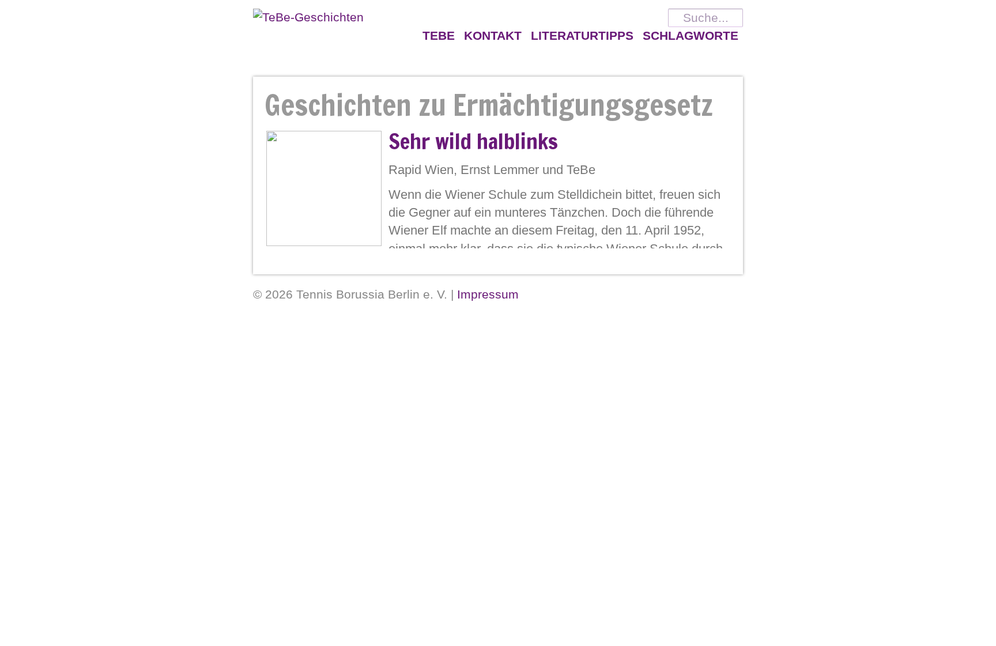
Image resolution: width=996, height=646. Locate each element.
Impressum (488, 294)
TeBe (438, 35)
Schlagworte (690, 35)
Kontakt (493, 35)
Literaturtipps (582, 35)
